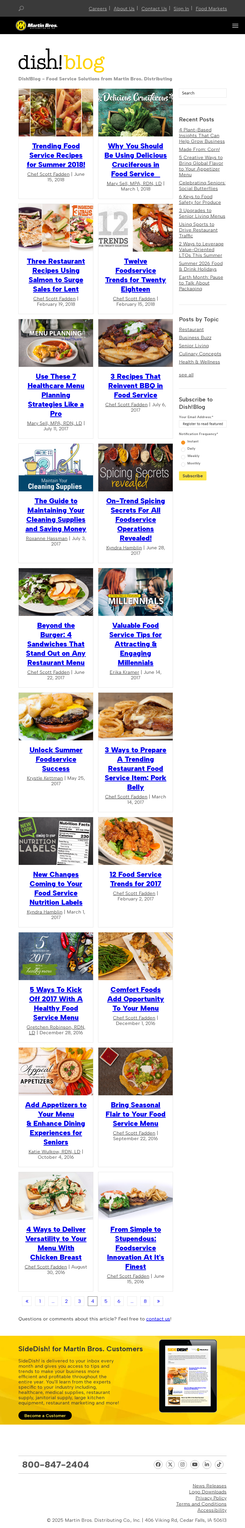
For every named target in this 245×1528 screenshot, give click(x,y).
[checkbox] (203, 452)
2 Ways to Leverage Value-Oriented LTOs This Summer (201, 249)
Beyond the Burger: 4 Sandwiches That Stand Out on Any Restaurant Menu (56, 644)
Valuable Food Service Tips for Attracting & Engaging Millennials (135, 644)
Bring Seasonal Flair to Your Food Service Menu (136, 1114)
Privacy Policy (211, 1498)
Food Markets (211, 8)
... (53, 1301)
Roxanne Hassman (46, 538)
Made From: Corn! (199, 149)
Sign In (181, 8)
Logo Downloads (208, 1492)
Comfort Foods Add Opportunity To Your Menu (135, 999)
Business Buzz (195, 337)
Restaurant (191, 329)
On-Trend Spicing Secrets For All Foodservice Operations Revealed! (135, 519)
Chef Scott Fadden (48, 174)
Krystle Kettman (45, 778)
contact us (158, 1319)
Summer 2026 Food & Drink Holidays (201, 266)
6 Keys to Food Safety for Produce (200, 199)
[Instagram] (182, 1464)
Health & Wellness (199, 362)
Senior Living (194, 345)
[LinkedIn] (207, 1464)
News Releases (210, 1486)
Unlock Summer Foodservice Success (56, 759)
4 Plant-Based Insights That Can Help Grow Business (202, 135)
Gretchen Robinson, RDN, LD (56, 1029)
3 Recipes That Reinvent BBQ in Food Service (135, 385)
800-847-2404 (55, 1464)
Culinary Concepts (200, 354)
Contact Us (154, 8)
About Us (124, 8)
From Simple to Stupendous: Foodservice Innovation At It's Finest (135, 1248)
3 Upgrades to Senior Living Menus (202, 213)
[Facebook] (158, 1464)
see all (186, 375)
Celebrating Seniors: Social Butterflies (202, 185)
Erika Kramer (124, 672)
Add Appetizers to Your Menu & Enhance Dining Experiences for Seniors (56, 1123)
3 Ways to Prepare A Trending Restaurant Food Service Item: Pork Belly (135, 768)
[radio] (203, 441)
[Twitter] (170, 1464)
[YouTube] (194, 1464)
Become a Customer (45, 1415)
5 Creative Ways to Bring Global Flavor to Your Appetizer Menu (201, 166)
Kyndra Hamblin (124, 548)
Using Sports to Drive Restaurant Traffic (198, 230)
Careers (98, 8)
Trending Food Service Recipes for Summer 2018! (56, 155)
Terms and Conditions (201, 1504)
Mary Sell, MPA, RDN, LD (134, 183)
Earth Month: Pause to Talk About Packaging (201, 282)
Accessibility (212, 1510)
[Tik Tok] (219, 1464)
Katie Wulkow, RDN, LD (54, 1151)
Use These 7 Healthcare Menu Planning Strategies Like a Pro (56, 395)
